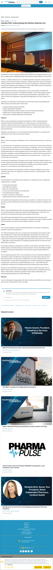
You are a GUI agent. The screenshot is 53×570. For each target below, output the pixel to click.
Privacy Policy (26, 530)
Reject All (47, 567)
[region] (26, 564)
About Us (26, 523)
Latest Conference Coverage (8, 305)
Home (2, 17)
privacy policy (27, 300)
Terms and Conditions (26, 532)
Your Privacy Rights (26, 533)
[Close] (51, 559)
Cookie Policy (10, 564)
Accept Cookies (38, 567)
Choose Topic (25, 5)
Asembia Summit (36, 305)
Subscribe (45, 297)
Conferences (7, 17)
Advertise (26, 524)
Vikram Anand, (7, 350)
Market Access (28, 305)
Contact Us (26, 527)
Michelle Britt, (7, 511)
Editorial (26, 526)
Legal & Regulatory (19, 305)
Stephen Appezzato (15, 350)
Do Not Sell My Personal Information (26, 529)
